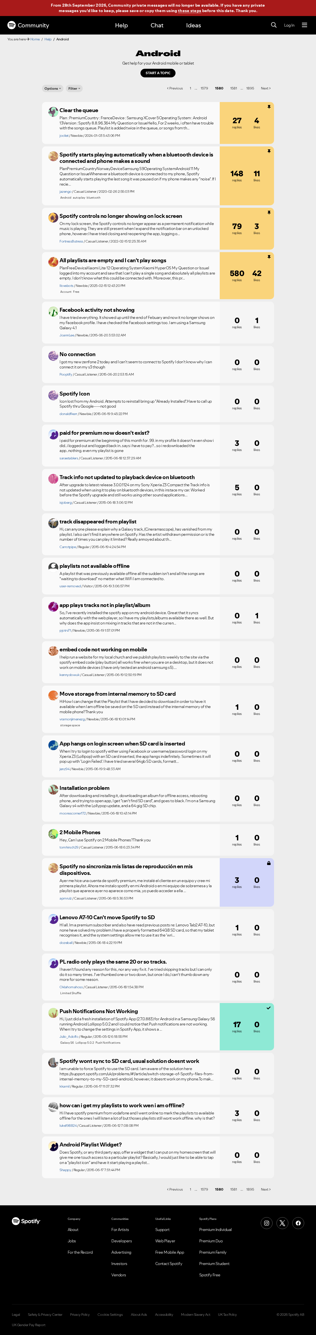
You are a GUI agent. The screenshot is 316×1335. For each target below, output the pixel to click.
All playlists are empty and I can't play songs (112, 260)
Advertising (121, 1252)
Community (33, 25)
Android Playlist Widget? (90, 1144)
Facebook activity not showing (97, 310)
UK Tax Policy (227, 1314)
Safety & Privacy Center (45, 1314)
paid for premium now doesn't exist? (104, 433)
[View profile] (53, 112)
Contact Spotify (168, 1263)
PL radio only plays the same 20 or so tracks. (113, 961)
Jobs (72, 1241)
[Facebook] (298, 1223)
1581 (233, 88)
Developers (121, 1241)
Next (264, 88)
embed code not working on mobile (103, 649)
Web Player (165, 1241)
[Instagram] (267, 1223)
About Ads (139, 1314)
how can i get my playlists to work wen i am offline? (121, 1105)
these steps (189, 10)
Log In (289, 25)
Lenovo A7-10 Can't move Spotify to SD (107, 917)
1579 (204, 88)
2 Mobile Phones (79, 832)
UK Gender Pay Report (28, 1325)
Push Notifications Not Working (98, 1011)
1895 (250, 88)
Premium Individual (215, 1229)
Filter (72, 88)
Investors (119, 1263)
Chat (157, 25)
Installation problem (84, 788)
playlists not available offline (94, 566)
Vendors (118, 1275)
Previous (176, 88)
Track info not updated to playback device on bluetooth (127, 477)
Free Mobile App (169, 1252)
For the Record (80, 1252)
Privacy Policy (80, 1314)
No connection (77, 354)
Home (35, 39)
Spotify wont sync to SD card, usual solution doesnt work (129, 1061)
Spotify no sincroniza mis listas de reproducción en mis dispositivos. (126, 869)
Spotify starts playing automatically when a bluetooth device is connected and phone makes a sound (136, 157)
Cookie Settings (110, 1314)
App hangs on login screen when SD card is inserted (122, 743)
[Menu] (304, 25)
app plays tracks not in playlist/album (104, 605)
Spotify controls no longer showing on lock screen (120, 216)
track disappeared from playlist (98, 521)
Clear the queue (78, 110)
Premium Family (213, 1252)
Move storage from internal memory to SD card (117, 694)
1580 (219, 88)
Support (162, 1229)
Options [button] (51, 88)
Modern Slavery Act (195, 1314)
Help (121, 25)
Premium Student (214, 1263)
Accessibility (164, 1314)
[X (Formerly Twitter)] (282, 1223)
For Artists (120, 1229)
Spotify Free (209, 1275)
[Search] (274, 25)
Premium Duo (211, 1241)
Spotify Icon (74, 393)
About (73, 1229)
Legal (16, 1314)
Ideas (193, 25)
